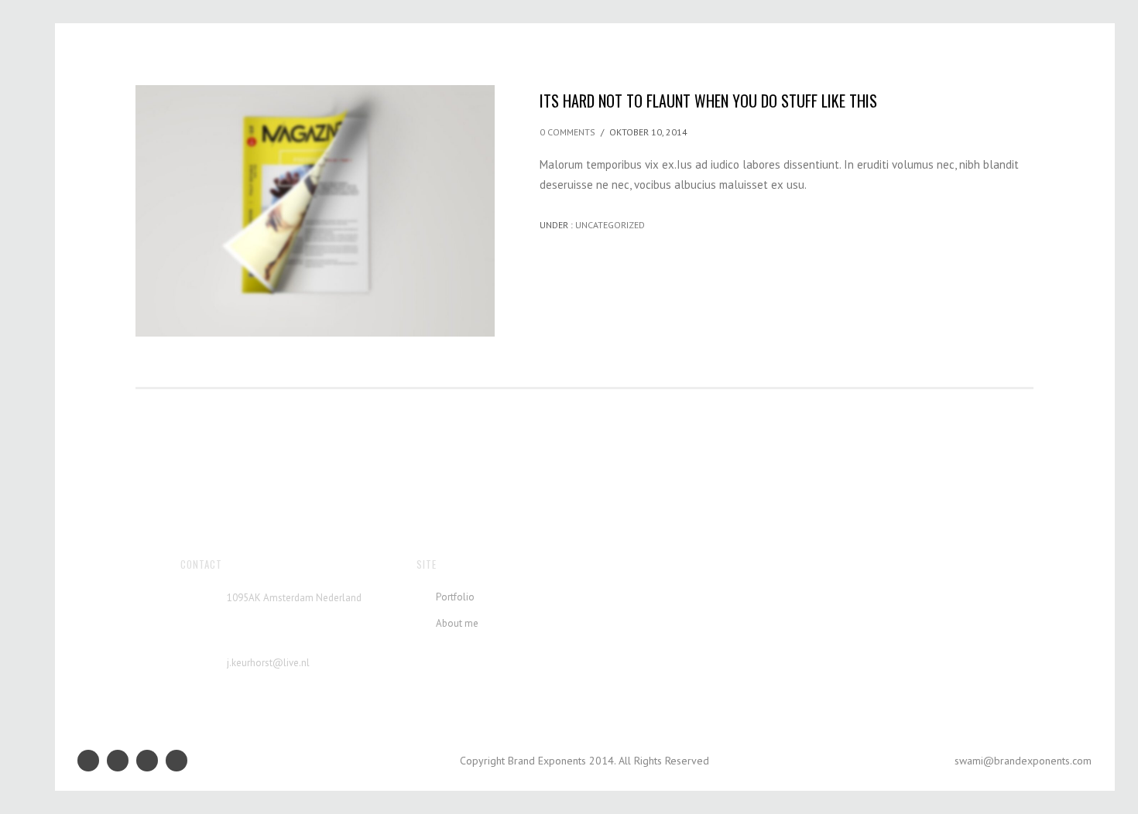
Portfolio (455, 597)
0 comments (567, 132)
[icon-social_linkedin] (151, 760)
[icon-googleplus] (92, 760)
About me (457, 623)
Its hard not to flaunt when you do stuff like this (708, 100)
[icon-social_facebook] (121, 760)
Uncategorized (609, 225)
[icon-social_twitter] (176, 760)
